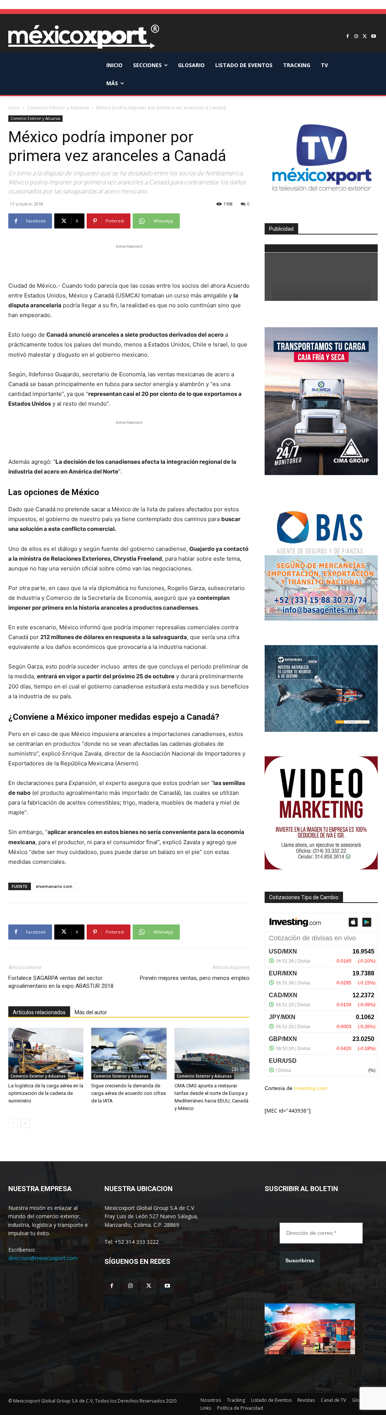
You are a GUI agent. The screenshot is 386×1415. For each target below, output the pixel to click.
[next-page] (25, 1123)
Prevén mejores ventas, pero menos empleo (195, 978)
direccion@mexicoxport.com (43, 1258)
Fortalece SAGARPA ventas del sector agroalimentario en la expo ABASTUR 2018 (60, 982)
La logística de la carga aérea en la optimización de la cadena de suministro (45, 1093)
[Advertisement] (129, 261)
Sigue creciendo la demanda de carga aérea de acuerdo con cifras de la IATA (128, 1093)
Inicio (14, 107)
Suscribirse (299, 1260)
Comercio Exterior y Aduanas (58, 107)
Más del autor (91, 1012)
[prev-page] (13, 1123)
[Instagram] (356, 36)
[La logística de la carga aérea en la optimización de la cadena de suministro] (45, 1053)
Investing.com (310, 1088)
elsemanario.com (54, 886)
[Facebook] (347, 36)
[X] (364, 36)
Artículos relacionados (39, 1012)
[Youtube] (373, 36)
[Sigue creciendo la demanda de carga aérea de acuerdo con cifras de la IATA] (128, 1053)
